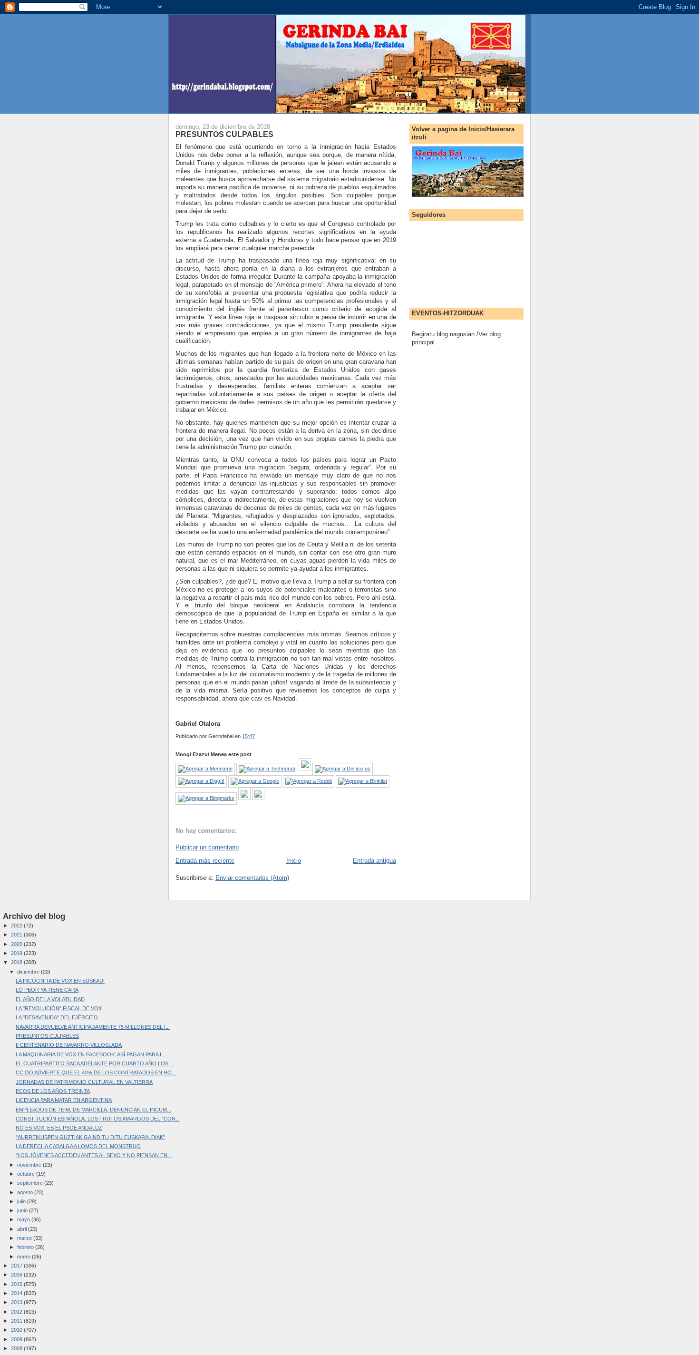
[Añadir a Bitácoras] (305, 768)
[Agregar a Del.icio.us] (342, 768)
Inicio (293, 860)
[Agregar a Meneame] (205, 768)
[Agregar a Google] (255, 781)
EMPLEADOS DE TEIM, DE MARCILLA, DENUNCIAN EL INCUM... (93, 1109)
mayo (24, 1219)
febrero (26, 1247)
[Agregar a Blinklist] (362, 781)
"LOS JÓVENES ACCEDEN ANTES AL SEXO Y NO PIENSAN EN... (94, 1155)
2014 (17, 1293)
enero (24, 1256)
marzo (25, 1238)
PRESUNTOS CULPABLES (224, 134)
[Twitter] (258, 798)
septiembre (30, 1183)
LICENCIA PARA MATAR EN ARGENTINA (64, 1100)
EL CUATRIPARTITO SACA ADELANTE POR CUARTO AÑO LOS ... (95, 1063)
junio (23, 1210)
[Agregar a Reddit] (308, 781)
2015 (17, 1284)
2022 (17, 925)
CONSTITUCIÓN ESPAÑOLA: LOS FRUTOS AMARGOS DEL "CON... (98, 1118)
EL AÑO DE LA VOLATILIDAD (50, 999)
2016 (17, 1274)
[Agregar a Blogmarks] (206, 798)
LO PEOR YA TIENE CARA (47, 990)
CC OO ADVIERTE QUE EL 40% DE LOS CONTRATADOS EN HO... (96, 1072)
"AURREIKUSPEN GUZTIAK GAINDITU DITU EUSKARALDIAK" (90, 1137)
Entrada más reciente (204, 860)
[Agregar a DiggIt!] (201, 781)
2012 (17, 1312)
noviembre (30, 1165)
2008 (17, 1348)
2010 (17, 1330)
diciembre (29, 972)
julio (22, 1201)
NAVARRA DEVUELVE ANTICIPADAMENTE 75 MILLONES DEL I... (93, 1027)
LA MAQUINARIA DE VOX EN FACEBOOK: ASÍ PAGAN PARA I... (90, 1054)
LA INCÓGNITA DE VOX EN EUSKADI (60, 981)
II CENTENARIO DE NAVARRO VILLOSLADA (69, 1045)
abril (22, 1229)
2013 (17, 1302)
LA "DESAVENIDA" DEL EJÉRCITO (57, 1017)
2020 (17, 944)
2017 (17, 1265)
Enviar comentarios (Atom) (252, 877)
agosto (25, 1192)
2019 (17, 953)
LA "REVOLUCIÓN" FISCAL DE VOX (59, 1008)
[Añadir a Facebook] (244, 798)
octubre (26, 1174)
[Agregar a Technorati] (266, 768)
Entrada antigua (374, 860)
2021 (17, 934)
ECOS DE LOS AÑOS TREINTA (53, 1091)
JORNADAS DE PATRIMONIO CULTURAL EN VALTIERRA (84, 1082)
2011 (17, 1321)
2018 (17, 962)
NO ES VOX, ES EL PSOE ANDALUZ (59, 1128)
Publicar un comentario (207, 847)
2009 (17, 1339)
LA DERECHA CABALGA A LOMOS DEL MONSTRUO (78, 1146)
